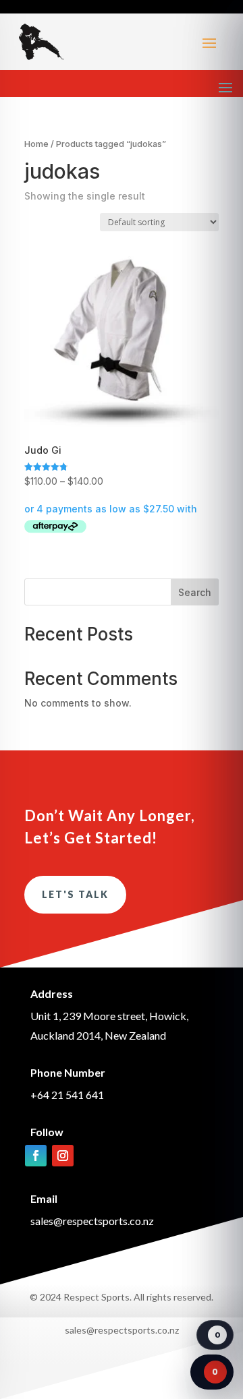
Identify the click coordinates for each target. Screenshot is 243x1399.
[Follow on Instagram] (63, 1155)
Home (36, 144)
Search (194, 592)
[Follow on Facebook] (36, 1155)
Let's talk (75, 894)
